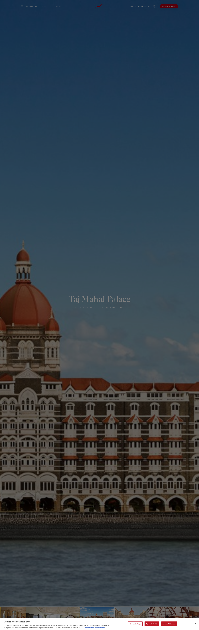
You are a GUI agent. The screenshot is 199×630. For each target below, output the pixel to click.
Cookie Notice (89, 628)
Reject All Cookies (152, 624)
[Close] (195, 623)
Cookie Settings (135, 624)
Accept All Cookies (169, 624)
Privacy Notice (99, 628)
